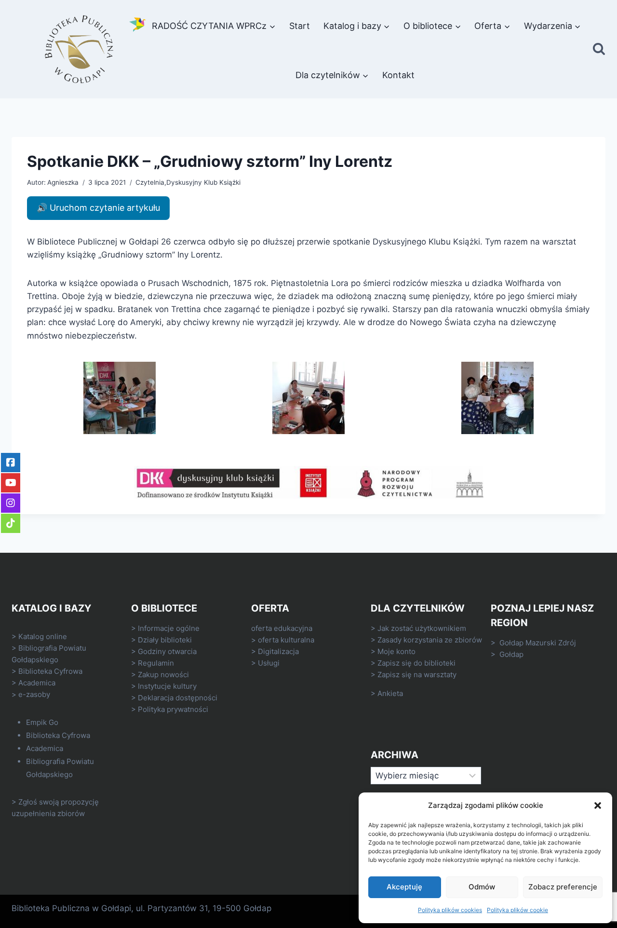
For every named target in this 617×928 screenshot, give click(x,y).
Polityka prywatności (173, 709)
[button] (598, 805)
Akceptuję (404, 886)
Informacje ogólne (169, 628)
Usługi (269, 663)
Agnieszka (63, 182)
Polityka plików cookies (450, 910)
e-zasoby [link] (34, 694)
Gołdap (511, 654)
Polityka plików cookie (517, 910)
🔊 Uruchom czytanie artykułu (98, 208)
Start (299, 26)
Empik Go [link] (42, 722)
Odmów (482, 886)
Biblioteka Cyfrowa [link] (50, 671)
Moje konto (396, 651)
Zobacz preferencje (562, 886)
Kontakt (398, 75)
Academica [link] (36, 682)
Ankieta (390, 693)
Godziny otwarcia (167, 651)
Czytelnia (149, 182)
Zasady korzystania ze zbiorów (429, 639)
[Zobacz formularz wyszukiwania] (598, 49)
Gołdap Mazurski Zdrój (537, 642)
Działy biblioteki (165, 639)
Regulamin (156, 663)
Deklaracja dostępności (177, 697)
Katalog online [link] (42, 636)
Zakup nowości (163, 674)
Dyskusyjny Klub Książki (203, 182)
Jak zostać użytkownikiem (421, 628)
